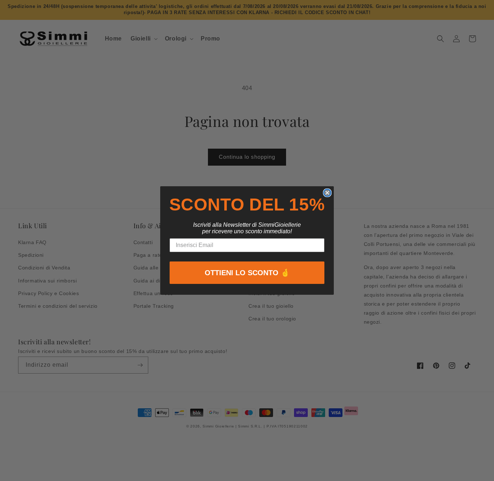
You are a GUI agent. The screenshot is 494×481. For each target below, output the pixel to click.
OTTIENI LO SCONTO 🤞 (247, 273)
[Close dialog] (327, 192)
